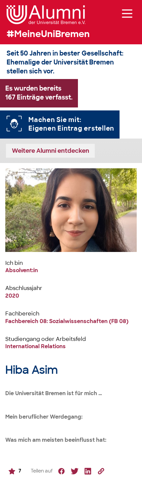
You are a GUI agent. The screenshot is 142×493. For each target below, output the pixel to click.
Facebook (61, 471)
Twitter (74, 471)
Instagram (87, 471)
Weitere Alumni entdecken (50, 150)
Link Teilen (101, 471)
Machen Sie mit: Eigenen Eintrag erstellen (71, 124)
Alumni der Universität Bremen (46, 14)
